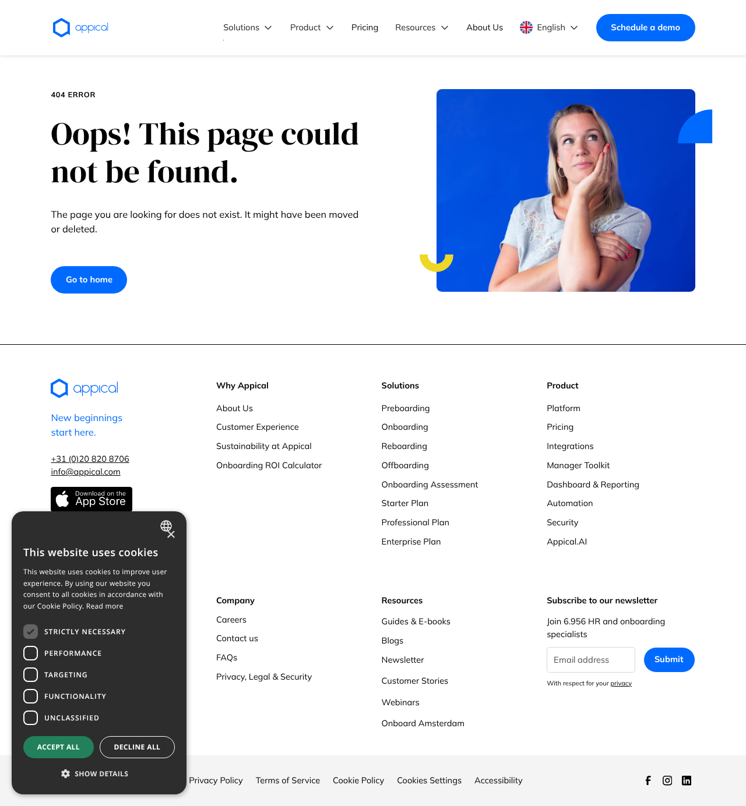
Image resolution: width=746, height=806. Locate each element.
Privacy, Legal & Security (264, 676)
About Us (234, 407)
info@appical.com (85, 471)
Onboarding (405, 426)
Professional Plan (415, 522)
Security (562, 522)
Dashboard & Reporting (593, 484)
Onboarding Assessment (430, 484)
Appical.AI (567, 541)
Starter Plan (405, 502)
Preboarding (406, 407)
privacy (621, 683)
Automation (570, 502)
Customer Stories (415, 680)
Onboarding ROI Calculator (269, 465)
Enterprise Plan (411, 541)
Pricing (560, 426)
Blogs (393, 640)
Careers (231, 619)
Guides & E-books (416, 621)
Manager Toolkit (578, 465)
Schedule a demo (645, 27)
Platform (563, 407)
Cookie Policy (358, 780)
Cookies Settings (429, 780)
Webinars (401, 702)
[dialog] (99, 652)
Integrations (570, 445)
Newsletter (403, 659)
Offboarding (405, 465)
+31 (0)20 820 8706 (90, 458)
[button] (248, 28)
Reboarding (404, 445)
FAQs (226, 657)
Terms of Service (288, 780)
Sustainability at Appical (264, 445)
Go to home (89, 279)
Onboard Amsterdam (423, 723)
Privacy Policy (216, 780)
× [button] (170, 535)
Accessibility (498, 780)
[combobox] (167, 526)
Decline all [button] (137, 747)
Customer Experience (257, 426)
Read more (105, 606)
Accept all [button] (58, 747)
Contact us (237, 638)
